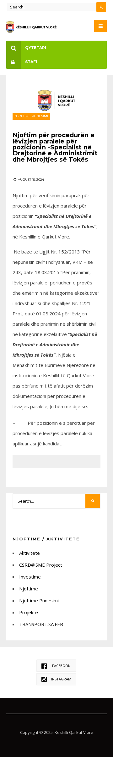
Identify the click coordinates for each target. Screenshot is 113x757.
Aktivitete (29, 553)
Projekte (28, 612)
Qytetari (35, 47)
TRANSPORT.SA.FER (41, 624)
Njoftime (28, 588)
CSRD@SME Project (40, 565)
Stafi (31, 61)
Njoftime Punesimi (31, 116)
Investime (30, 577)
